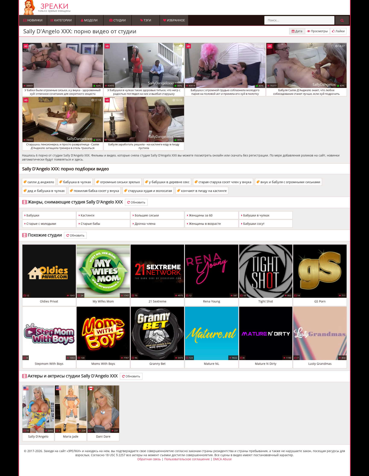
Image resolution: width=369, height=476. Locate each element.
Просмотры (319, 31)
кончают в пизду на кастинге (204, 190)
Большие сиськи (146, 215)
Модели (90, 20)
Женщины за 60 (200, 215)
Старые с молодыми (41, 224)
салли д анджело (41, 182)
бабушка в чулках (77, 182)
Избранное (175, 20)
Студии (119, 20)
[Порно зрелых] (185, 7)
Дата (298, 31)
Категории (62, 20)
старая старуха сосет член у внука (225, 182)
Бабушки (32, 215)
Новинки (34, 20)
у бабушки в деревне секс (169, 182)
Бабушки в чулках (255, 215)
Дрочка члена (144, 224)
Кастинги (87, 215)
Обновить (137, 202)
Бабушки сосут (253, 224)
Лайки (340, 31)
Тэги (147, 20)
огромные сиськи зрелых (120, 182)
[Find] (342, 20)
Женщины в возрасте (204, 224)
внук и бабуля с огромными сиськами (290, 182)
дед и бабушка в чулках (46, 190)
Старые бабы (90, 224)
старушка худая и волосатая (150, 190)
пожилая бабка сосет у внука (96, 190)
